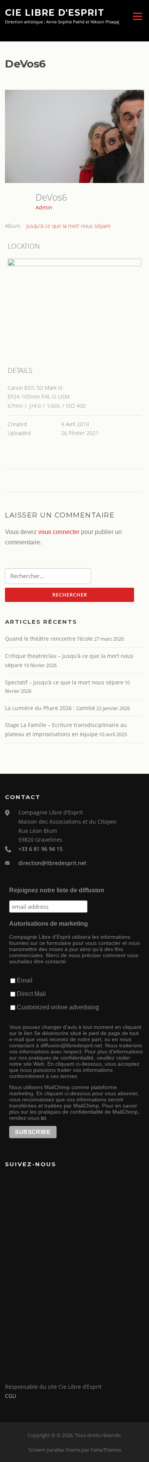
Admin (44, 207)
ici (43, 1118)
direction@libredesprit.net (52, 863)
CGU (10, 1395)
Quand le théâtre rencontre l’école (49, 638)
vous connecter (58, 532)
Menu (137, 16)
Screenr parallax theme (54, 1449)
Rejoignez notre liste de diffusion (56, 890)
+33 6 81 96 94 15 (40, 848)
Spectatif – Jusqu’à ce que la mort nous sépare (64, 682)
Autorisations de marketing (48, 923)
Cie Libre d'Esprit (54, 12)
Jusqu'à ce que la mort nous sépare (68, 225)
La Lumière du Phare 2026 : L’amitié (50, 708)
